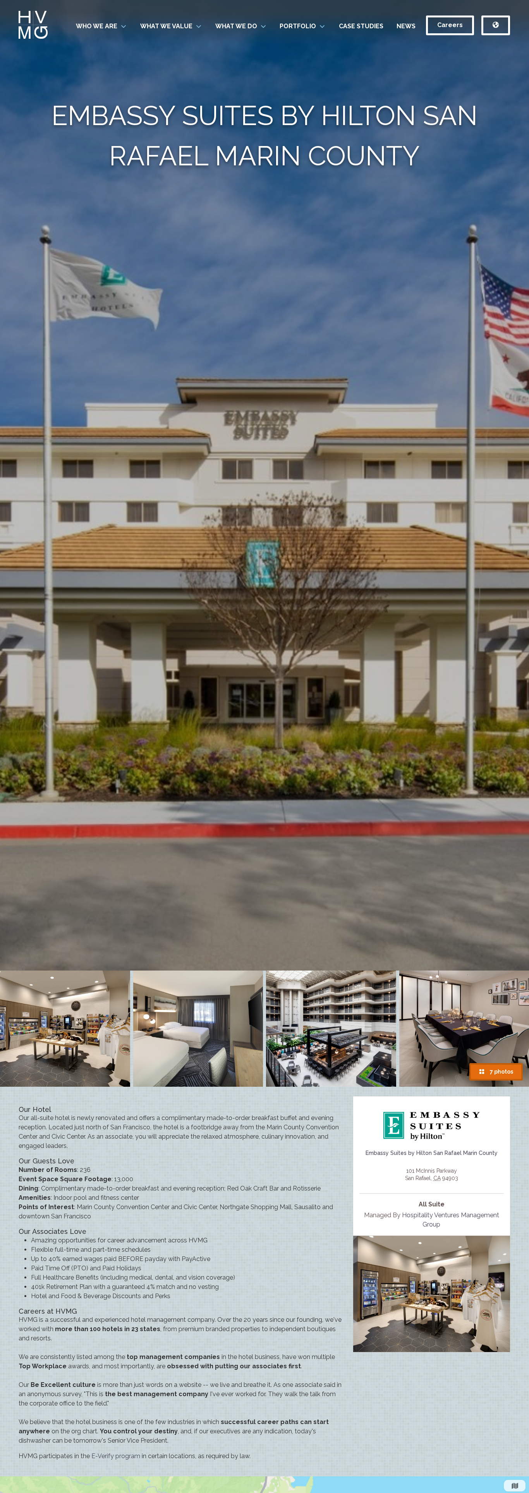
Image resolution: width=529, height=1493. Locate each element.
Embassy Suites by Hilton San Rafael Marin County (432, 1153)
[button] (101, 26)
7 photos (500, 1072)
